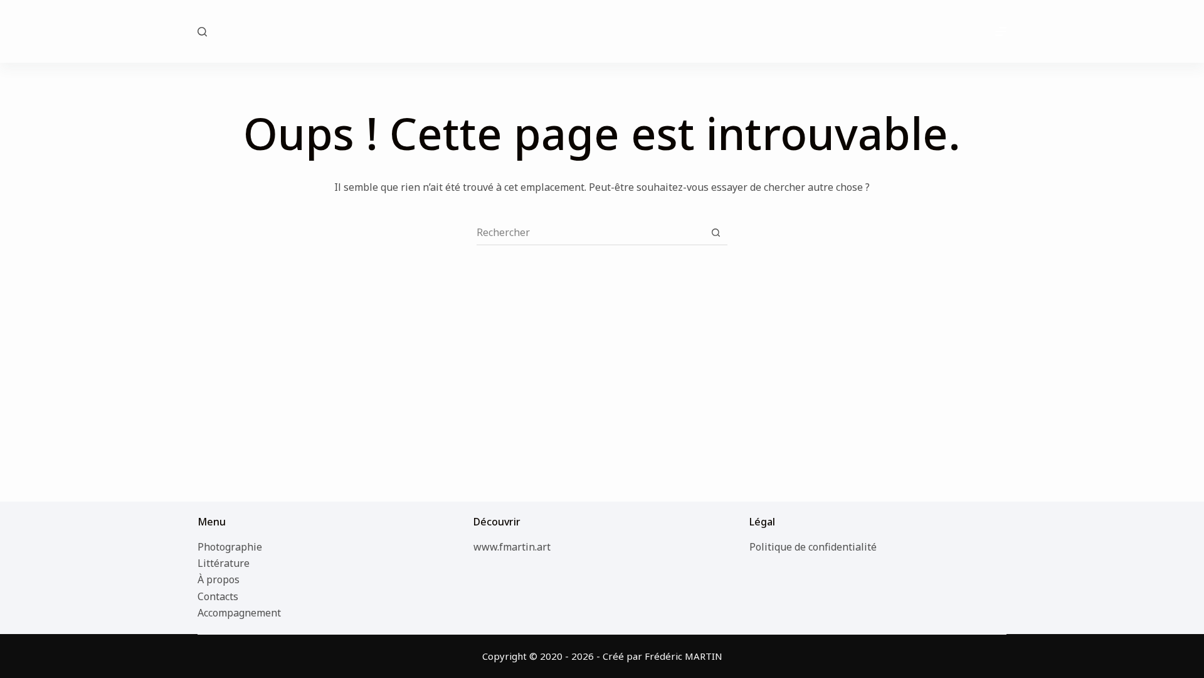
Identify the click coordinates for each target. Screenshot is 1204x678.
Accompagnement (239, 613)
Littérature (224, 563)
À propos (219, 579)
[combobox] (590, 232)
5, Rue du (602, 30)
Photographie (230, 547)
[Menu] (1000, 31)
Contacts (218, 596)
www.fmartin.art (512, 547)
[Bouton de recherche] (715, 232)
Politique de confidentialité (813, 547)
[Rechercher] (202, 31)
